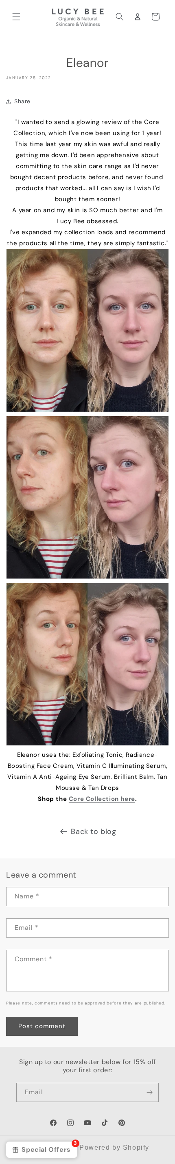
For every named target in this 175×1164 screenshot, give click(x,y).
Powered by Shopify (114, 1147)
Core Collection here (102, 799)
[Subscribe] (149, 1092)
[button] (16, 17)
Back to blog (93, 831)
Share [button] (22, 101)
